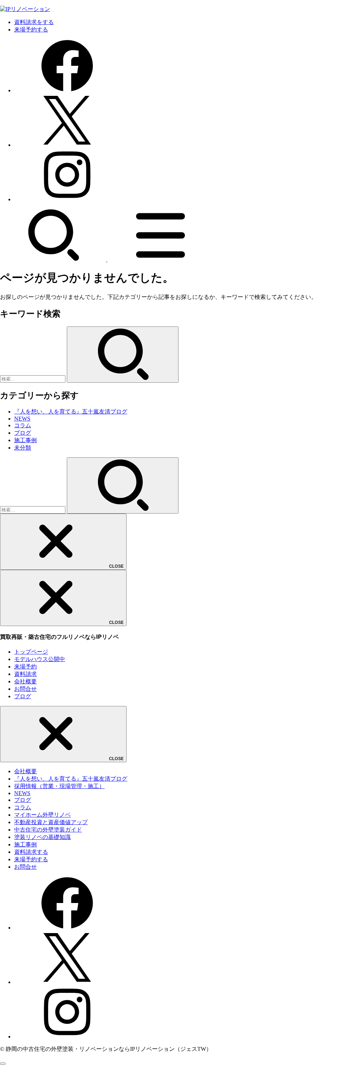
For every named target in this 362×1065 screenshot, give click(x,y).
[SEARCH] (53, 259)
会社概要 (25, 681)
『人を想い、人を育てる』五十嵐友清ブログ (70, 412)
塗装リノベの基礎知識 (42, 837)
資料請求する (31, 852)
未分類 (22, 448)
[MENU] (160, 259)
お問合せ (25, 689)
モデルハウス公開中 (39, 659)
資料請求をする (34, 22)
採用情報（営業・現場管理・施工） (59, 786)
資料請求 (25, 674)
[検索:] (33, 379)
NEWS (22, 419)
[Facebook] (67, 90)
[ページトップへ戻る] (3, 1064)
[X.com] (67, 145)
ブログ (22, 433)
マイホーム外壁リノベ (42, 815)
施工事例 (25, 440)
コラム (22, 425)
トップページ (31, 652)
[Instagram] (67, 199)
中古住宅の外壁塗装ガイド (48, 830)
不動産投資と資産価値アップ (51, 822)
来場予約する (31, 30)
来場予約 (25, 667)
